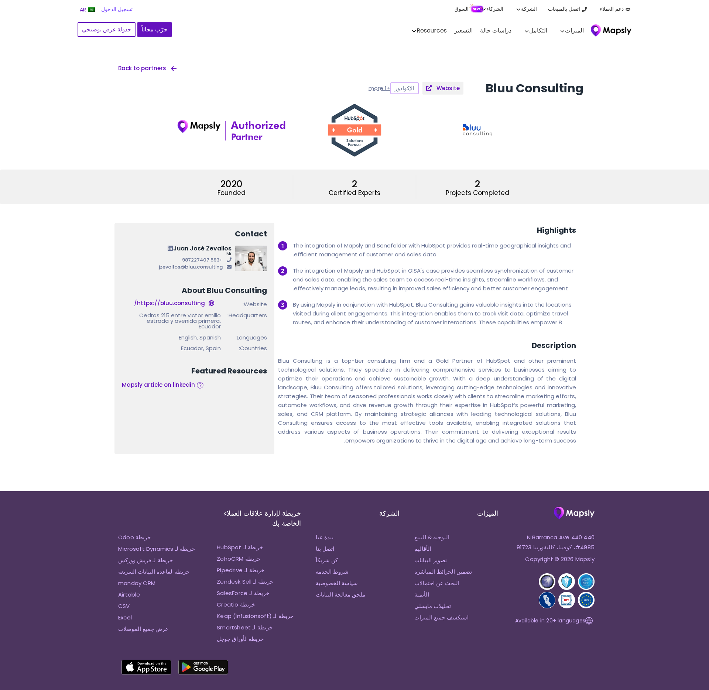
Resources (432, 30)
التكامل (538, 30)
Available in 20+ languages (550, 620)
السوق (462, 9)
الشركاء (494, 9)
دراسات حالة (495, 30)
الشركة (529, 9)
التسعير (463, 30)
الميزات (574, 30)
